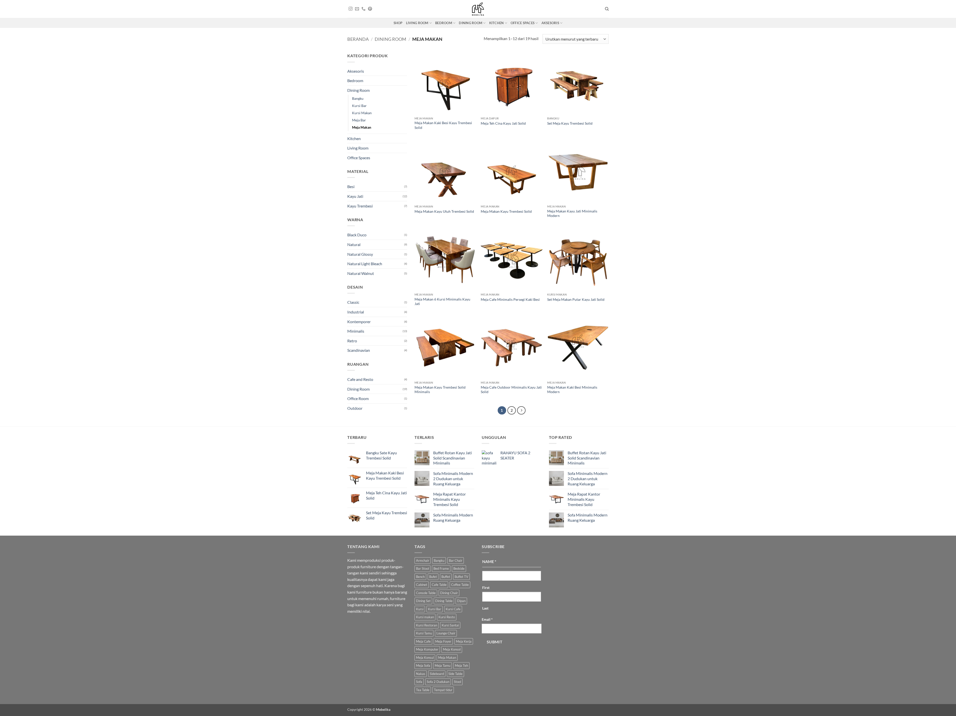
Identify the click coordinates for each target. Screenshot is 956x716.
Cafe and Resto (360, 379)
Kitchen (354, 138)
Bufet (433, 577)
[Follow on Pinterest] (370, 9)
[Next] (521, 410)
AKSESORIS (550, 23)
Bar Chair (455, 561)
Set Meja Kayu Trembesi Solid (570, 123)
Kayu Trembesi (360, 206)
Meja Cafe (423, 641)
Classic (353, 302)
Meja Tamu (442, 665)
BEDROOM (443, 23)
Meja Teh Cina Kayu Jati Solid (503, 123)
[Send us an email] (357, 9)
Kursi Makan (362, 113)
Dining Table (444, 601)
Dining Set (423, 601)
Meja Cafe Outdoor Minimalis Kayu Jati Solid (511, 389)
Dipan (461, 601)
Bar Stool (422, 568)
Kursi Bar (359, 105)
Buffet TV (461, 577)
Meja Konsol (452, 649)
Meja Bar (359, 120)
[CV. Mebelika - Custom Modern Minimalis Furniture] (478, 9)
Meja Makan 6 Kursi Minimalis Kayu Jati (442, 301)
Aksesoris (355, 71)
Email (487, 619)
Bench (420, 577)
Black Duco (356, 234)
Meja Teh (461, 665)
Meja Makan (361, 127)
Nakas (420, 674)
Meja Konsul (425, 658)
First (485, 587)
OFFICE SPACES (523, 23)
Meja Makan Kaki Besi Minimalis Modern (572, 389)
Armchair (422, 561)
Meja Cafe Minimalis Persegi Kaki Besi (510, 299)
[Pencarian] (607, 9)
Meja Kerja (464, 641)
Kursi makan (425, 617)
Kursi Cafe (453, 609)
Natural (353, 244)
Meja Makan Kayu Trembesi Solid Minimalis (440, 389)
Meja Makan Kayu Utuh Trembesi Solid (444, 211)
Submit (495, 642)
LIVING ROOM (417, 23)
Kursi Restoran (426, 625)
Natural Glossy (360, 254)
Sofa (419, 682)
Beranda (358, 39)
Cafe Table (439, 585)
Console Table (426, 593)
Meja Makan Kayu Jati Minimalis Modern (572, 213)
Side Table (455, 674)
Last (485, 608)
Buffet (445, 577)
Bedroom (355, 80)
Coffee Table (460, 585)
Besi (351, 186)
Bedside (459, 568)
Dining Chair (449, 593)
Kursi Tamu (424, 633)
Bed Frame (441, 568)
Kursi (419, 609)
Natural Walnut (360, 273)
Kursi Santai (450, 625)
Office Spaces (358, 157)
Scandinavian (358, 350)
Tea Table (422, 690)
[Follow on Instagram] (351, 9)
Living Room (357, 148)
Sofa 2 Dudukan (438, 682)
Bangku (357, 98)
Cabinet (421, 585)
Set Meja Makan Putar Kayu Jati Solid (575, 299)
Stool (457, 682)
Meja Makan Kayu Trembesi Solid (506, 211)
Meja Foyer (443, 641)
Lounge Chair (445, 633)
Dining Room (390, 39)
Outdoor (354, 408)
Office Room (358, 398)
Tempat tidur (443, 690)
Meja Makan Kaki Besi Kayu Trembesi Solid (443, 125)
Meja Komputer (427, 649)
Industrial (355, 311)
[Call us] (363, 9)
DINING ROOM (470, 23)
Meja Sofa (423, 665)
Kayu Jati (355, 196)
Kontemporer (359, 321)
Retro (352, 340)
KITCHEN (496, 23)
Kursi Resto (446, 617)
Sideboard (437, 674)
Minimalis (355, 331)
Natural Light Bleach (364, 263)
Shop (398, 23)
